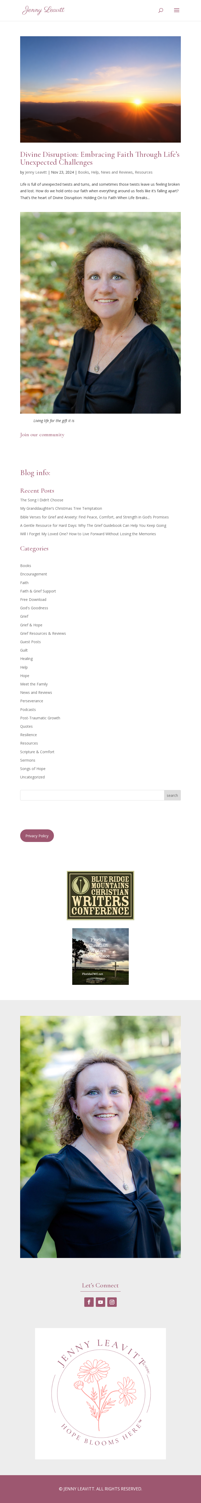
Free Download (33, 599)
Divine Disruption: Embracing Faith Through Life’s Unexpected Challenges (100, 158)
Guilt (24, 650)
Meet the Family (34, 684)
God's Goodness (34, 607)
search (172, 795)
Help (95, 172)
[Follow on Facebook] (89, 1302)
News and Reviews (117, 172)
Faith (24, 582)
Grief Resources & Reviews (43, 633)
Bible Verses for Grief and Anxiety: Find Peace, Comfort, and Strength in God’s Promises (94, 516)
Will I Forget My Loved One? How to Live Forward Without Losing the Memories (88, 533)
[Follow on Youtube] (100, 1302)
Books (83, 172)
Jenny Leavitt (36, 172)
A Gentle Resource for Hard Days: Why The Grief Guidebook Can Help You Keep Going (93, 525)
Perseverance (31, 700)
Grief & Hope (31, 624)
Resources (144, 172)
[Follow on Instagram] (112, 1302)
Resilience (28, 734)
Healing (26, 658)
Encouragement (33, 573)
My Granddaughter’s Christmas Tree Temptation (61, 508)
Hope (24, 675)
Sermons (27, 760)
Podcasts (28, 709)
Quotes (26, 726)
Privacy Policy (36, 835)
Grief (24, 616)
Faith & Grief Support (38, 591)
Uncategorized (32, 776)
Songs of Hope (33, 768)
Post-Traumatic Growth (40, 717)
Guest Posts (30, 641)
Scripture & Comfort (37, 751)
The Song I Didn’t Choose (41, 499)
